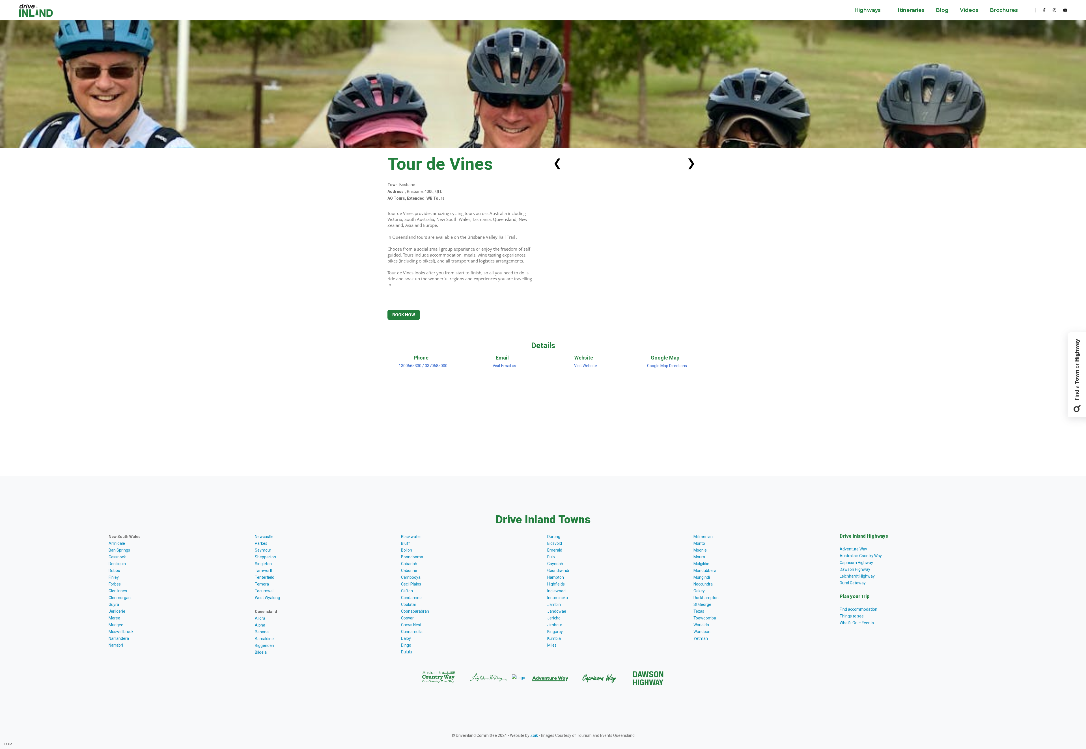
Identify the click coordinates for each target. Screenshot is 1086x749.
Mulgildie (701, 563)
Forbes (115, 584)
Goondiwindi (558, 570)
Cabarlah (409, 563)
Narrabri (116, 645)
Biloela (261, 652)
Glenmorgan (120, 597)
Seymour (263, 550)
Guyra (114, 604)
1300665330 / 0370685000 (422, 365)
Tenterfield (264, 577)
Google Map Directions (667, 365)
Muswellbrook (121, 631)
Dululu (406, 652)
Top (7, 744)
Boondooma (412, 557)
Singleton (263, 563)
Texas (698, 611)
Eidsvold (554, 543)
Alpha (260, 625)
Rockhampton (706, 597)
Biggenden (264, 645)
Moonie (700, 550)
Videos (969, 10)
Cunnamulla (412, 631)
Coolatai (408, 604)
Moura (699, 557)
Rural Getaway (853, 583)
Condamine (411, 597)
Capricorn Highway (856, 562)
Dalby (406, 638)
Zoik (534, 735)
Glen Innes (118, 591)
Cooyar (407, 618)
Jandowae (556, 611)
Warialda (701, 625)
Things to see (852, 616)
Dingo (406, 645)
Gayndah (555, 563)
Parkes (261, 543)
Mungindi (701, 577)
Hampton (555, 577)
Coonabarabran (415, 611)
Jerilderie (117, 611)
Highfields (556, 584)
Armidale (117, 543)
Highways (868, 10)
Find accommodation (858, 609)
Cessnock (117, 557)
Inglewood (556, 591)
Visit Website (585, 365)
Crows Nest (411, 625)
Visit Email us (504, 365)
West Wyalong (267, 597)
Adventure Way (853, 549)
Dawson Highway (855, 569)
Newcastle (264, 536)
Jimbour (554, 625)
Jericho (554, 618)
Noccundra (703, 584)
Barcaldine (264, 638)
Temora (262, 584)
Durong (553, 536)
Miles (552, 645)
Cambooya (411, 577)
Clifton (407, 591)
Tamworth (264, 570)
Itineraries (911, 10)
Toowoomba (704, 618)
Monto (699, 543)
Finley (114, 577)
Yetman (700, 638)
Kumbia (554, 638)
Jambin (554, 604)
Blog (942, 10)
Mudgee (116, 625)
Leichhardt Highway (857, 576)
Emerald (554, 550)
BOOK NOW (403, 314)
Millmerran (703, 536)
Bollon (406, 550)
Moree (114, 618)
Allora (260, 618)
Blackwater (411, 536)
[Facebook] (1044, 10)
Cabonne (409, 570)
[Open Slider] (1077, 374)
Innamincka (557, 597)
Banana (262, 632)
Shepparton (265, 557)
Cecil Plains (411, 584)
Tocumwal (264, 591)
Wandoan (701, 631)
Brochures (1005, 10)
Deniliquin (117, 563)
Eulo (551, 557)
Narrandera (119, 638)
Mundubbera (704, 570)
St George (702, 604)
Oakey (699, 591)
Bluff (405, 543)
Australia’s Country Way (861, 556)
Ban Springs (119, 550)
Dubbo (114, 570)
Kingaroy (555, 631)
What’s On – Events (857, 623)
